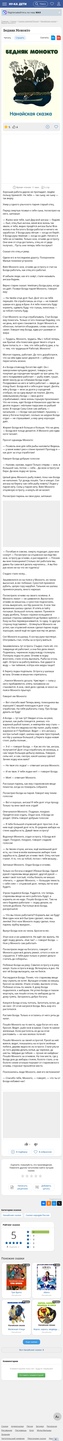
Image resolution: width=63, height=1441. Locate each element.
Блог (31, 1430)
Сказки (4, 1426)
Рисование (6, 1430)
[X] (59, 1203)
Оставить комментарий (31, 1375)
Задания (5, 1434)
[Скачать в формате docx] (53, 37)
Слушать (20, 37)
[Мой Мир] (54, 1203)
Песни (30, 1426)
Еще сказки (31, 1341)
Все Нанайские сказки (30, 1349)
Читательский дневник (13, 1439)
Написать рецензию (22, 1187)
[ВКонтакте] (43, 1203)
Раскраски (52, 1426)
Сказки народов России (37, 1215)
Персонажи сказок (37, 1439)
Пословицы (21, 1430)
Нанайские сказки (12, 1215)
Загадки (40, 1426)
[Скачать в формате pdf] (59, 37)
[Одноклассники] (48, 1203)
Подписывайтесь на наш (24, 12)
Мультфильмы (44, 1430)
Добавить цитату (46, 1187)
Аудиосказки (17, 1426)
